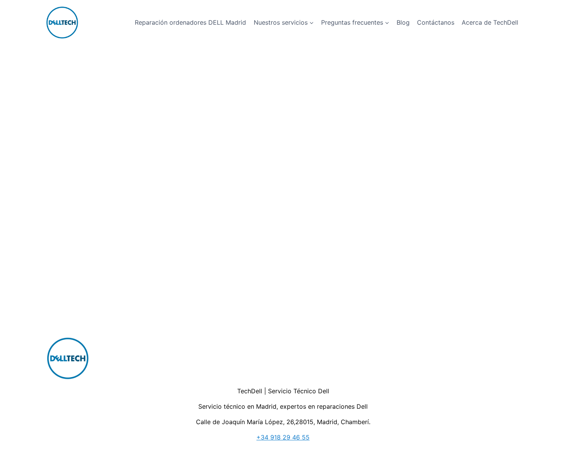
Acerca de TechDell (490, 22)
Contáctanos (435, 22)
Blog (403, 22)
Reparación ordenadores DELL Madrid (190, 22)
